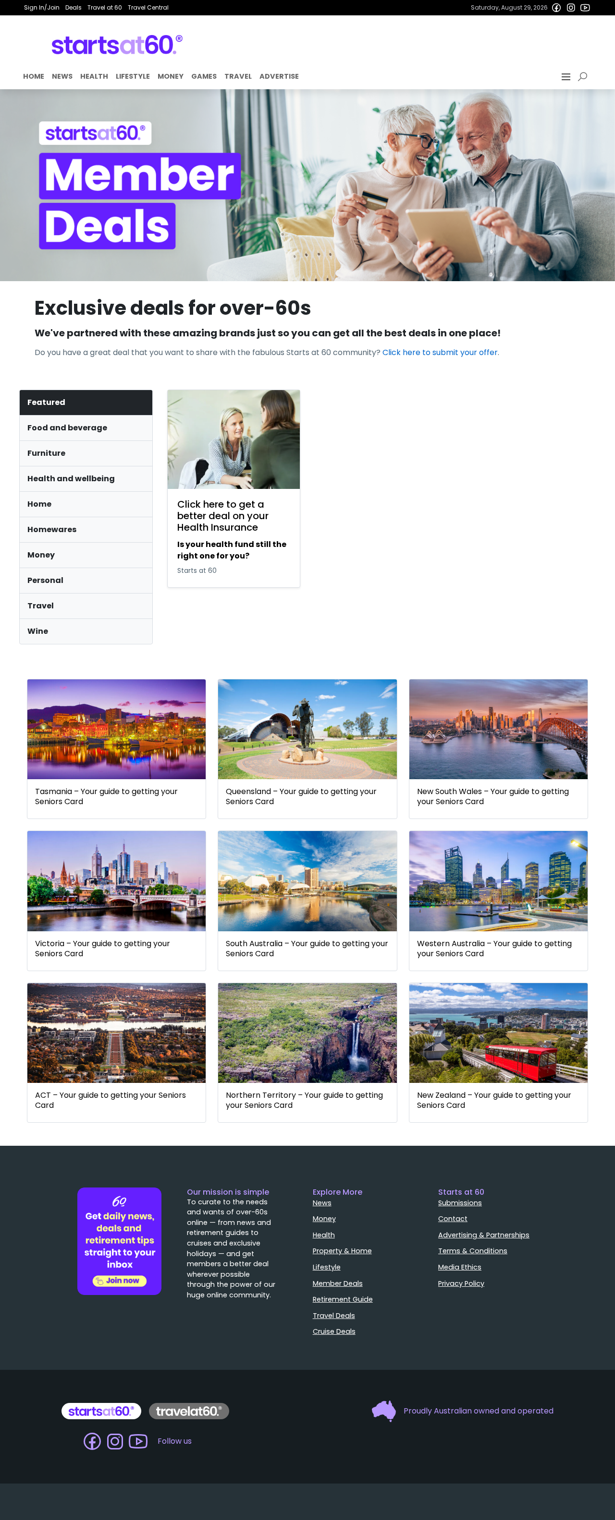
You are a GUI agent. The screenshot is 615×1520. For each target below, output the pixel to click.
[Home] (117, 44)
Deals (73, 7)
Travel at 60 (104, 7)
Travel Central (148, 7)
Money (171, 76)
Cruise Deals (334, 1331)
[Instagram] (571, 7)
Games (204, 76)
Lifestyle (133, 76)
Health (94, 76)
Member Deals (338, 1283)
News (62, 76)
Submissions (460, 1203)
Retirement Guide (343, 1299)
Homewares (51, 529)
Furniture (46, 453)
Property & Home (342, 1251)
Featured (46, 402)
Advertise (279, 76)
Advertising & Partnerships (483, 1235)
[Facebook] (556, 7)
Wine (37, 631)
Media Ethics (459, 1267)
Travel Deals (334, 1315)
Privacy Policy (461, 1283)
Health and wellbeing (71, 478)
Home (33, 76)
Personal (45, 580)
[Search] (584, 77)
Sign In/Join (42, 7)
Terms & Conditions (472, 1251)
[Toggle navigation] (567, 76)
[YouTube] (585, 7)
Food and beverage (67, 427)
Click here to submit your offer (440, 352)
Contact (452, 1218)
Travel (238, 76)
